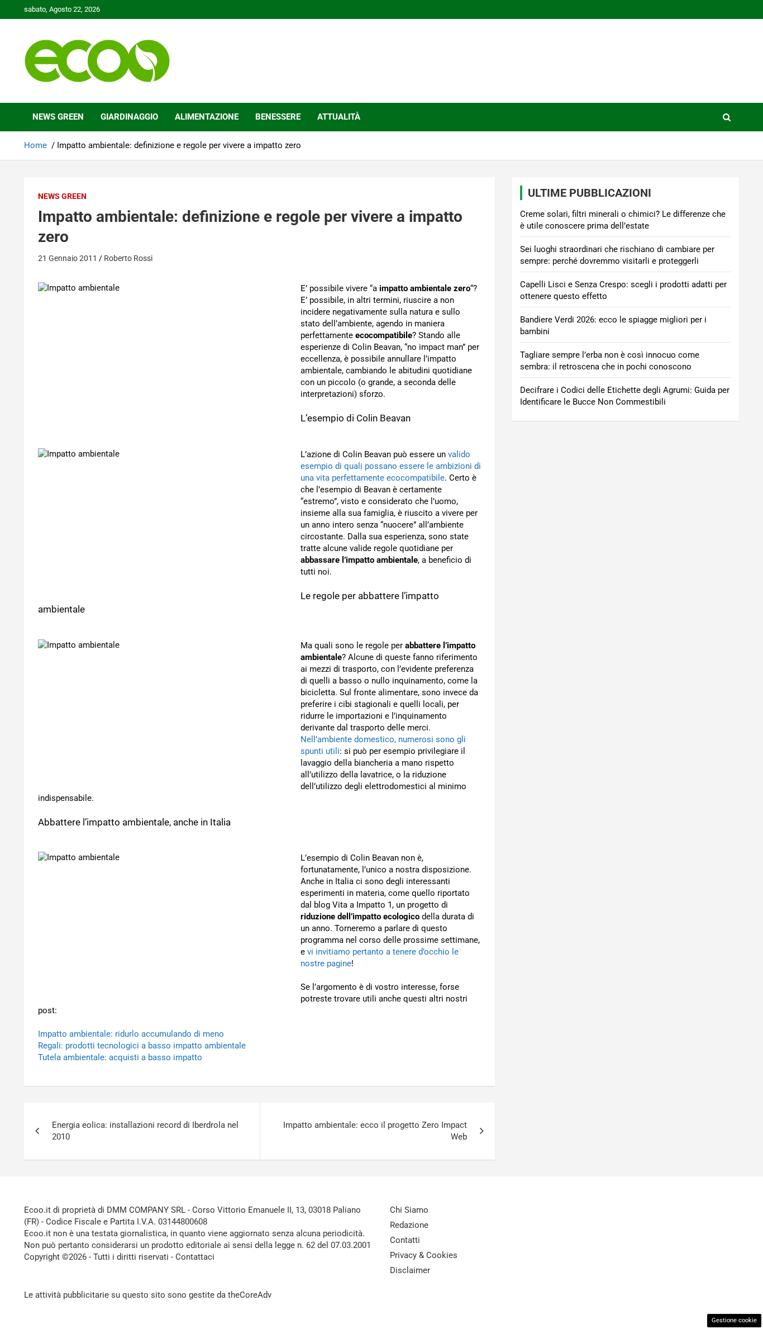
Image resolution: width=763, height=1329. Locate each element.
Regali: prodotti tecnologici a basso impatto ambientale (142, 1046)
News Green (58, 117)
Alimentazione (207, 117)
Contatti (405, 1240)
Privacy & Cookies (423, 1255)
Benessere (278, 117)
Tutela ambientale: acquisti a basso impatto (120, 1057)
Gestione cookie (734, 1320)
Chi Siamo (409, 1210)
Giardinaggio (129, 117)
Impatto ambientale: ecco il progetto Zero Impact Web (375, 1131)
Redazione (409, 1225)
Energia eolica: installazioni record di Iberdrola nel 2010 (145, 1131)
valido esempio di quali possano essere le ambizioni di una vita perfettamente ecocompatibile (391, 466)
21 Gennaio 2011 (67, 258)
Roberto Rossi (128, 258)
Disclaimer (410, 1270)
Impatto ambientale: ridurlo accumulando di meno (131, 1034)
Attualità (338, 117)
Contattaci (194, 1257)
